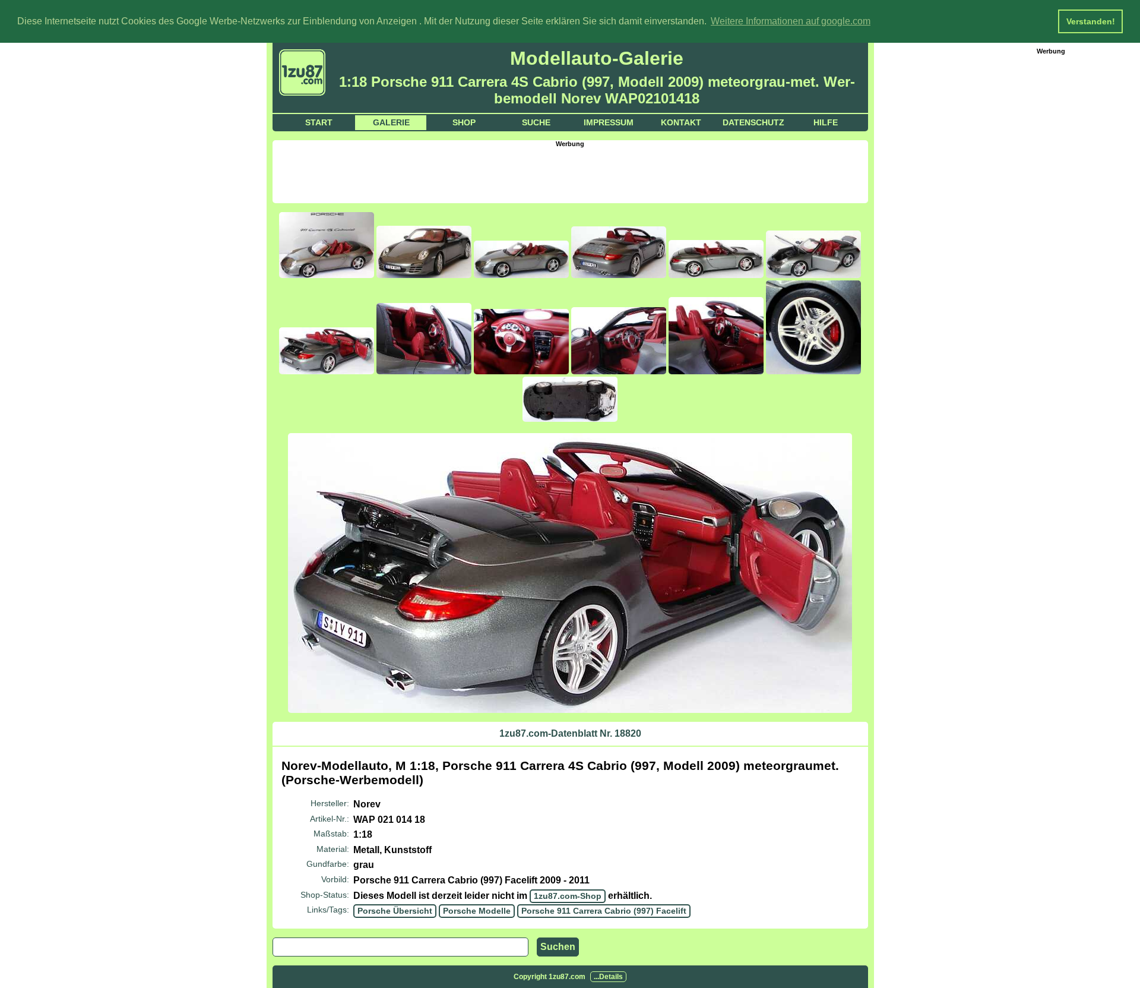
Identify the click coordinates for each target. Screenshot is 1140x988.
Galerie (391, 122)
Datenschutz (753, 122)
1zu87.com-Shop (567, 896)
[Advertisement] (570, 174)
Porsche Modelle (477, 911)
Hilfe (825, 122)
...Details (608, 977)
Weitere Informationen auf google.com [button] (790, 21)
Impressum (609, 122)
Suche (536, 122)
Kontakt (681, 122)
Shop (464, 122)
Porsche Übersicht (394, 911)
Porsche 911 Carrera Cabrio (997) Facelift (603, 911)
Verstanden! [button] (1090, 21)
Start (318, 122)
